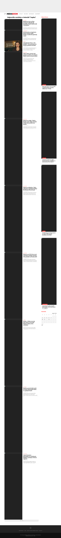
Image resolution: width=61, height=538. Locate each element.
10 (42, 319)
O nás (25, 530)
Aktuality (21, 13)
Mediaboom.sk (21, 530)
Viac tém (21, 520)
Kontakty (40, 530)
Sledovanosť (37, 13)
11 (44, 319)
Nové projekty (31, 13)
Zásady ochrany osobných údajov (32, 530)
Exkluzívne (26, 13)
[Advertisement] (30, 6)
